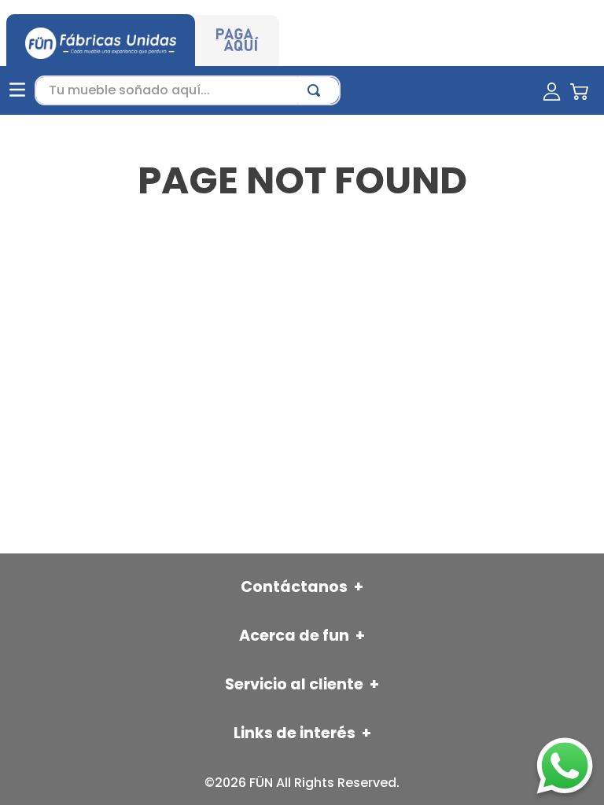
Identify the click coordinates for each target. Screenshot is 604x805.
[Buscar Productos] (317, 90)
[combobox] (188, 90)
